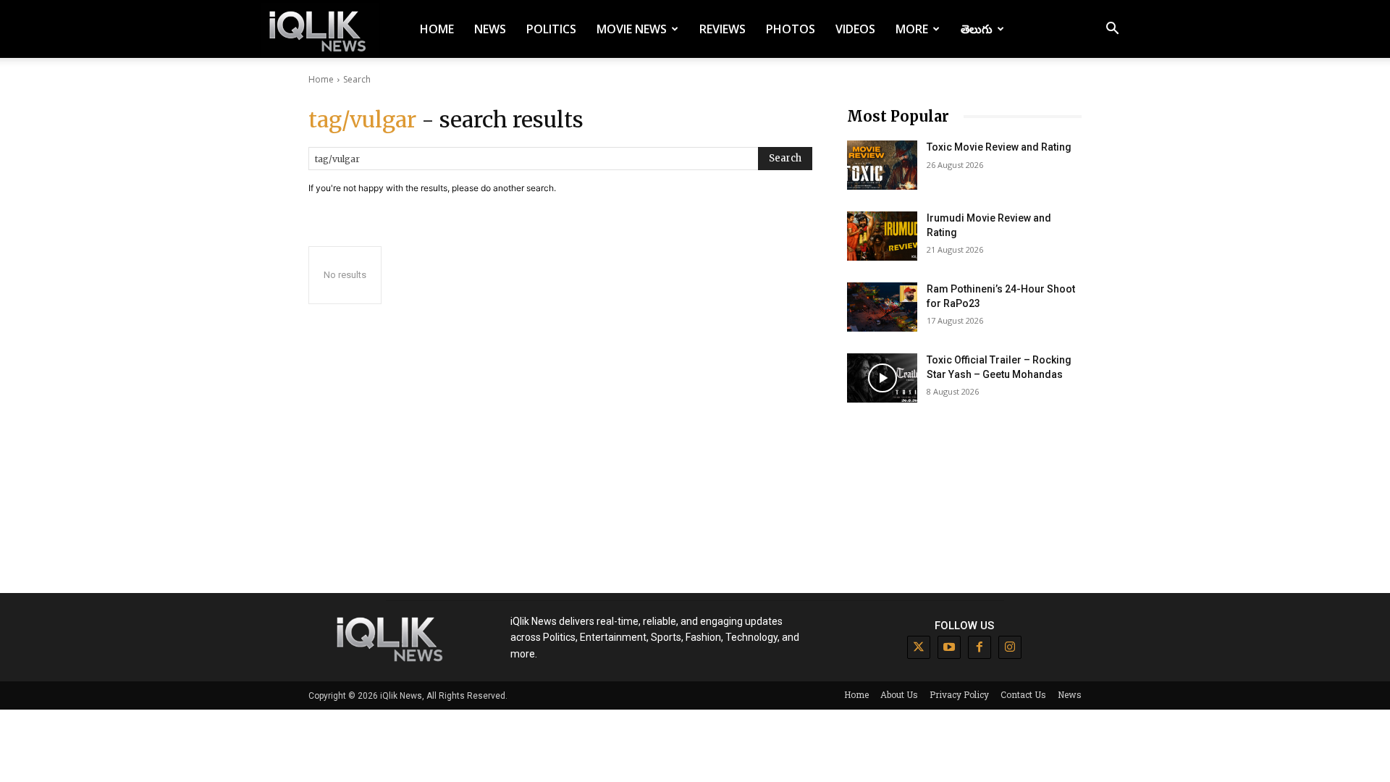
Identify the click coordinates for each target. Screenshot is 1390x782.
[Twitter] (918, 647)
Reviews (722, 29)
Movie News (632, 29)
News (490, 29)
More (912, 29)
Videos (855, 29)
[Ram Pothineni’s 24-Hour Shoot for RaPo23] (882, 307)
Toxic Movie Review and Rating (999, 147)
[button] (1112, 30)
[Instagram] (1010, 647)
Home (437, 29)
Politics (551, 29)
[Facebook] (979, 647)
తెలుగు (977, 29)
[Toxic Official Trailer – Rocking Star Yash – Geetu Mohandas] (882, 378)
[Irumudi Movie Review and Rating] (882, 236)
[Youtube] (949, 647)
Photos (790, 29)
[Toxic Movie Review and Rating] (882, 165)
